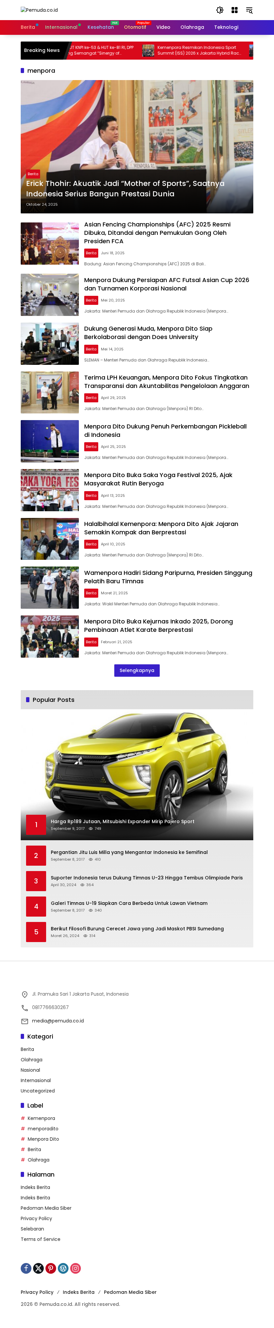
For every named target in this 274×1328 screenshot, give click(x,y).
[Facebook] (26, 1268)
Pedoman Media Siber (46, 1208)
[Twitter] (38, 1268)
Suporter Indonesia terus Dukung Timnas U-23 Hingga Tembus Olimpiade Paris (147, 878)
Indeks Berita (35, 1187)
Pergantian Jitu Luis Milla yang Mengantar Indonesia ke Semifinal (129, 852)
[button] (220, 10)
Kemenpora (41, 1118)
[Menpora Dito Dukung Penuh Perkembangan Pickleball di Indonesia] (50, 441)
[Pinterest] (50, 1268)
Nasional (30, 1070)
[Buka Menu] (235, 10)
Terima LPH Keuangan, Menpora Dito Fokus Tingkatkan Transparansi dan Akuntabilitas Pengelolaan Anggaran (166, 381)
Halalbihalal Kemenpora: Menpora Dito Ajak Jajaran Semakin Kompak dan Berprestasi (161, 528)
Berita (33, 174)
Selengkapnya (137, 670)
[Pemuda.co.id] (39, 9)
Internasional (36, 1080)
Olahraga (31, 1059)
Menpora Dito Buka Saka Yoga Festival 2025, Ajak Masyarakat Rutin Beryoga (158, 479)
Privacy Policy (36, 1218)
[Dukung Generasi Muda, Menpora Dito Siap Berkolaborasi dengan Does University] (50, 344)
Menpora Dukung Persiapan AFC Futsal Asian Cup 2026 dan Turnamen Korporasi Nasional (166, 284)
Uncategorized (38, 1090)
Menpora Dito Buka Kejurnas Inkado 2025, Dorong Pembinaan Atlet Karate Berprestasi (158, 625)
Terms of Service (40, 1239)
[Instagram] (75, 1268)
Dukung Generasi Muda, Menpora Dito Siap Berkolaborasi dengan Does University (148, 332)
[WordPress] (63, 1268)
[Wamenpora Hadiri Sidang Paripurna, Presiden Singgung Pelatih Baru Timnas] (50, 588)
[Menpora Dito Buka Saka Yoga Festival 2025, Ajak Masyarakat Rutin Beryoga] (50, 490)
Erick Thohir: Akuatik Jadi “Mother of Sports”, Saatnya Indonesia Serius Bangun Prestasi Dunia (125, 189)
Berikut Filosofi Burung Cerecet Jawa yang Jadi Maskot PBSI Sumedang (137, 929)
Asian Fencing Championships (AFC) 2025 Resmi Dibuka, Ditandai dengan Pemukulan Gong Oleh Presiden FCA (157, 232)
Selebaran (32, 1228)
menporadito (43, 1128)
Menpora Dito (43, 1139)
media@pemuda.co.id (58, 1020)
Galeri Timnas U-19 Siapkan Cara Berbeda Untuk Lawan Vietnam (129, 903)
